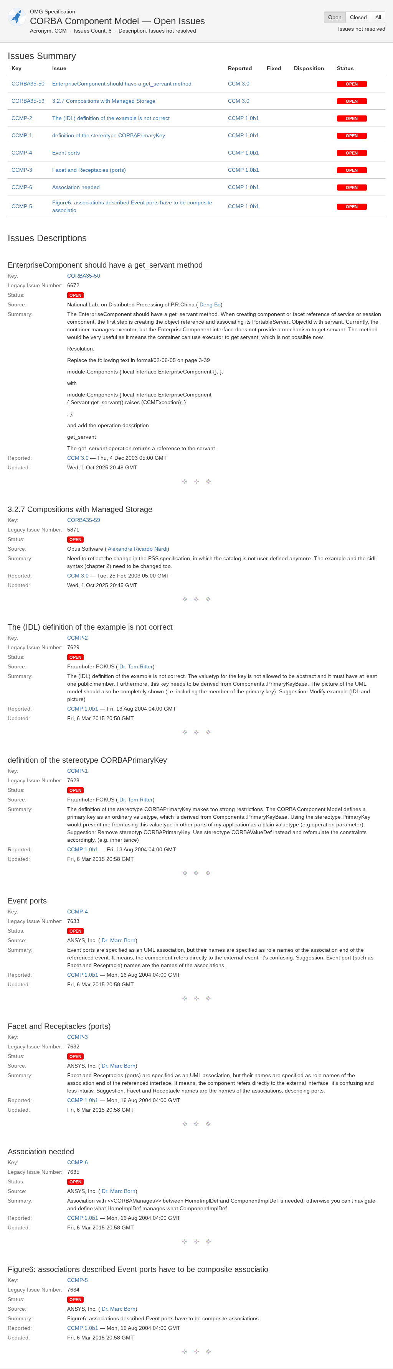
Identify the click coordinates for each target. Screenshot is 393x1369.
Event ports (66, 153)
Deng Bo (210, 304)
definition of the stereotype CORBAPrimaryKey (108, 135)
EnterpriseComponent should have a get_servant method (122, 84)
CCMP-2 (22, 118)
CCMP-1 (22, 135)
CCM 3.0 (238, 84)
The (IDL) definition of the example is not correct (111, 118)
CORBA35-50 (28, 84)
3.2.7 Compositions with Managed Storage (103, 101)
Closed (358, 17)
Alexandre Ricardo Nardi (137, 549)
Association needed (76, 187)
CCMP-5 (22, 206)
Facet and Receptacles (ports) (89, 170)
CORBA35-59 (28, 101)
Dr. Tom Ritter (136, 666)
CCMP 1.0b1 (243, 118)
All (378, 17)
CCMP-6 (22, 187)
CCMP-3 (22, 170)
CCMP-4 (22, 153)
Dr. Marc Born (118, 940)
